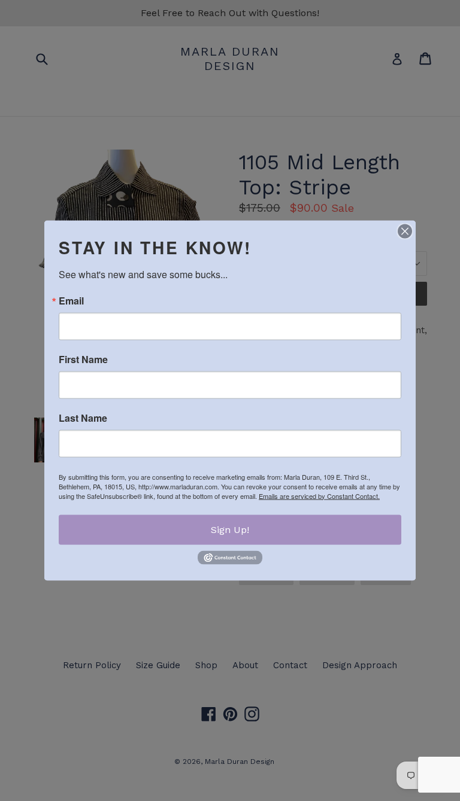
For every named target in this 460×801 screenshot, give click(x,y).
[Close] (405, 231)
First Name (83, 359)
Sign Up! (230, 529)
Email (71, 300)
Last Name (83, 417)
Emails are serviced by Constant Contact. (319, 495)
